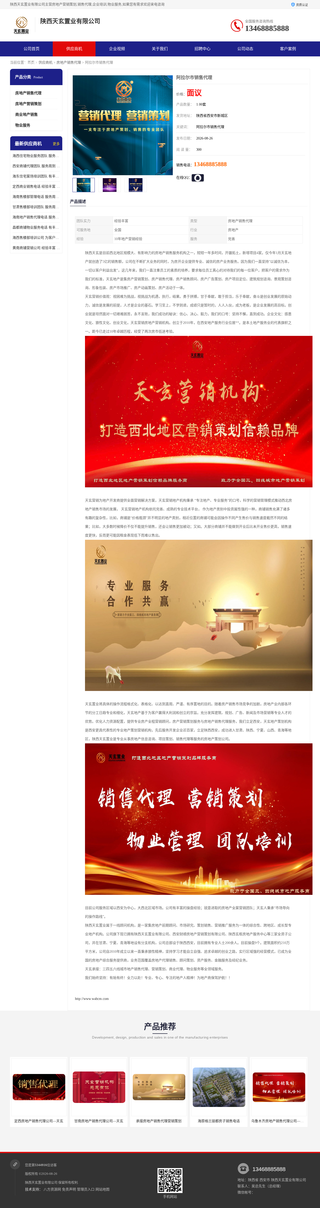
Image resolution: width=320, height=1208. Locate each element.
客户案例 (288, 49)
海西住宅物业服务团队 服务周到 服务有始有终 (36, 156)
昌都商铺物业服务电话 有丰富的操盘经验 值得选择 (36, 227)
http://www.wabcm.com (92, 999)
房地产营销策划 (28, 104)
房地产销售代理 (68, 62)
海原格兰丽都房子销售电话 (159, 1121)
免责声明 (69, 1189)
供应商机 (74, 49)
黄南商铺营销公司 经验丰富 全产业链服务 (36, 248)
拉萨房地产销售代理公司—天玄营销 (279, 1121)
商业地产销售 (26, 115)
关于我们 (160, 49)
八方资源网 (52, 1189)
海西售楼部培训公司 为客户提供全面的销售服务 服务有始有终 (36, 238)
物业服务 (22, 125)
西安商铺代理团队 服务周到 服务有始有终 (36, 166)
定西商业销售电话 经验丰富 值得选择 (36, 186)
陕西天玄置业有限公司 (41, 1182)
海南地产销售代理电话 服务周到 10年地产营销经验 (36, 217)
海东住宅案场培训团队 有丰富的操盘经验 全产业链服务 (36, 176)
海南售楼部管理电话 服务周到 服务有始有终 (36, 197)
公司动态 (245, 49)
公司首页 (32, 49)
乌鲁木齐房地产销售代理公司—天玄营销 (222, 1121)
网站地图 (103, 1189)
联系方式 (32, 64)
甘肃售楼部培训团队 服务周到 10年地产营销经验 (36, 207)
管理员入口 (85, 1189)
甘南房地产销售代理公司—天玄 (38, 1121)
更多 (56, 144)
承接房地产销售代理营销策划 (99, 1121)
